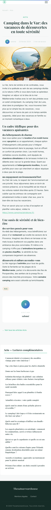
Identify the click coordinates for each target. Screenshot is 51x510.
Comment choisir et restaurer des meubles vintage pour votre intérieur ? (23, 359)
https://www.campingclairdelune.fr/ (18, 212)
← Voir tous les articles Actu (14, 330)
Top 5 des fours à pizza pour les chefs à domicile (25, 366)
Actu (11, 10)
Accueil (5, 10)
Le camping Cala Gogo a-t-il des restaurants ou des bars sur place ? (24, 414)
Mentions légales (21, 496)
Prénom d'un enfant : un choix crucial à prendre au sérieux (25, 466)
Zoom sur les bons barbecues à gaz (19, 371)
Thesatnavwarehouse (25, 488)
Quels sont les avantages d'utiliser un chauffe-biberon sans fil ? (24, 422)
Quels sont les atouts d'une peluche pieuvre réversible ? (23, 406)
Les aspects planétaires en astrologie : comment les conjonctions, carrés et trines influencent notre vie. (25, 431)
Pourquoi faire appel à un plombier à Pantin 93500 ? (23, 393)
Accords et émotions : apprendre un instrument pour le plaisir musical (24, 459)
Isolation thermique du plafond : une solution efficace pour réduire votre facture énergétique (24, 377)
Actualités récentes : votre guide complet (22, 400)
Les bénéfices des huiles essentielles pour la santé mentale (23, 385)
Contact (33, 496)
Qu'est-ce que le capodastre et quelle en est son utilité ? (25, 440)
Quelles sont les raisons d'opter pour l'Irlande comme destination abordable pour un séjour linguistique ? (24, 450)
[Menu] (46, 2)
